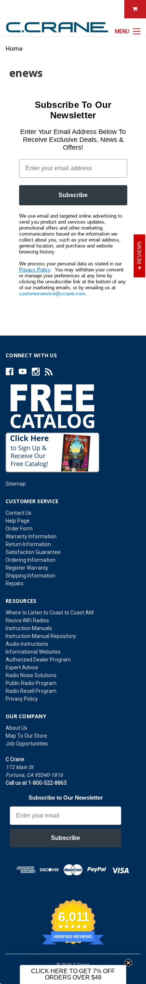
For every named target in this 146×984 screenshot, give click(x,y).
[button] (73, 974)
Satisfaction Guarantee (33, 552)
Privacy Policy (34, 270)
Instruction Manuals (29, 628)
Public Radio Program (31, 683)
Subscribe (73, 195)
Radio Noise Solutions (31, 675)
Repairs (15, 583)
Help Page (18, 521)
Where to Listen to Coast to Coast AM (50, 613)
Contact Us (18, 513)
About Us (16, 728)
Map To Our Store (26, 736)
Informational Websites (33, 652)
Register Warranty (27, 568)
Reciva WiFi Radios (27, 620)
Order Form (19, 529)
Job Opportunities (27, 744)
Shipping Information (30, 576)
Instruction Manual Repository (41, 636)
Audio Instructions (27, 644)
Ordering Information (30, 560)
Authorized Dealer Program (38, 660)
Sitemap (16, 484)
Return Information (28, 544)
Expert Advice (22, 667)
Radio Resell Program (31, 691)
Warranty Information (31, 536)
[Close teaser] (128, 962)
